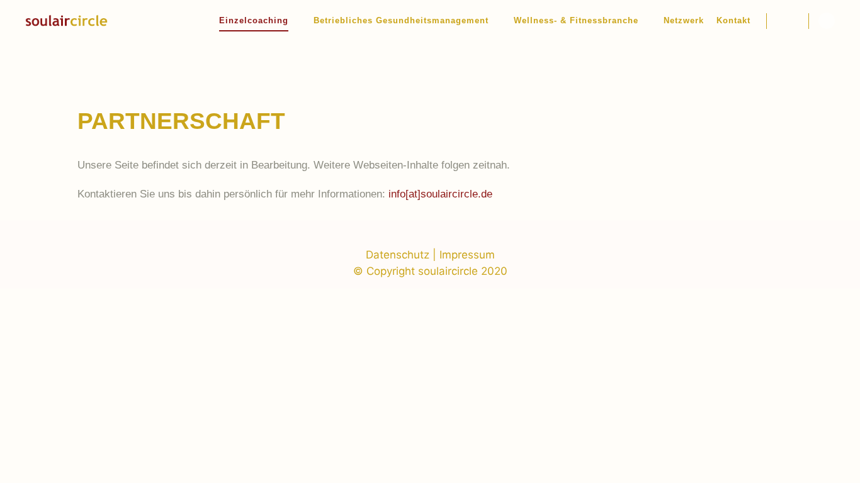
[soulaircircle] (66, 21)
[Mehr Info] (787, 21)
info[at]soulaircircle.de (440, 194)
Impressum (467, 254)
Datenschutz (397, 254)
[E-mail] (826, 21)
